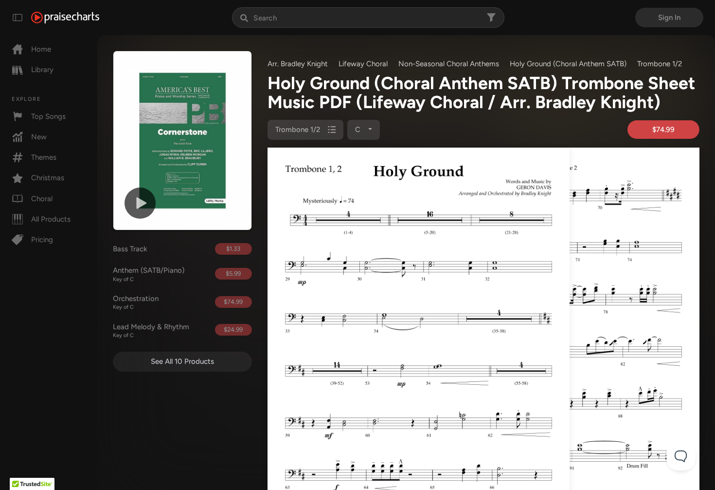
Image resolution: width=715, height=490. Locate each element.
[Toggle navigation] (17, 17)
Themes (43, 157)
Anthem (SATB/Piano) (148, 274)
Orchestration (136, 302)
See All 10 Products (182, 361)
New (39, 136)
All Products (51, 219)
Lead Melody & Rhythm (151, 330)
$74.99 (233, 301)
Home (41, 49)
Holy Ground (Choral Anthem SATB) (568, 63)
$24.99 (233, 329)
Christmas (47, 177)
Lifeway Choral (363, 63)
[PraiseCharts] (65, 17)
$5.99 (233, 273)
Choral (42, 198)
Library (42, 69)
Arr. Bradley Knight (298, 63)
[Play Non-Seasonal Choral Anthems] (140, 203)
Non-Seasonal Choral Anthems (448, 63)
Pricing (42, 239)
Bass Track (130, 249)
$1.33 (233, 248)
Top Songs (48, 116)
